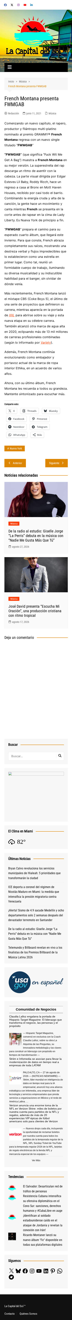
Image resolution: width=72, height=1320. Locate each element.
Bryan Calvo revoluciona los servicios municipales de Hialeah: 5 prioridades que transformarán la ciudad (34, 873)
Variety (46, 342)
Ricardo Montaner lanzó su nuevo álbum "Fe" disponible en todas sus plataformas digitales (42, 1239)
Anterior (17, 463)
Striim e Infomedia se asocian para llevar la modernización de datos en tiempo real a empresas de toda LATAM (35, 1062)
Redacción (13, 113)
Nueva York (16, 448)
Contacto (9, 1313)
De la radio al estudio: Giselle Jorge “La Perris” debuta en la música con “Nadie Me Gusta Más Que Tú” (35, 536)
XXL (12, 315)
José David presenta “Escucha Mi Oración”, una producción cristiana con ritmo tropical (34, 611)
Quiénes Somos (28, 1313)
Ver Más (36, 1160)
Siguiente (54, 463)
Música (52, 113)
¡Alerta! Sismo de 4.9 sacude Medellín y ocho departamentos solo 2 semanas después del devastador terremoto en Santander (36, 915)
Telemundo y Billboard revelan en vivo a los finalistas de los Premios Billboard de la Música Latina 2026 (35, 952)
